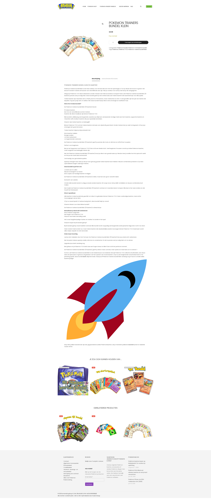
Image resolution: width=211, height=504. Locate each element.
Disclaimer (67, 476)
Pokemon (115, 49)
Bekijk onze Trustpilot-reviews (94, 461)
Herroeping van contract (71, 473)
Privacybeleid (68, 465)
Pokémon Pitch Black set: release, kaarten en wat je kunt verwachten (137, 472)
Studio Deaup (96, 496)
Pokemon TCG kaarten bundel (137, 48)
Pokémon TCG (123, 49)
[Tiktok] (152, 494)
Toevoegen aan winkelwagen (133, 42)
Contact (66, 461)
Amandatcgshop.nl (67, 493)
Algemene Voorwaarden (71, 463)
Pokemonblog (68, 480)
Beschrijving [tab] (96, 79)
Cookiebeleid (68, 467)
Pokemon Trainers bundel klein (137, 49)
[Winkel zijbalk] (137, 6)
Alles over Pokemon (69, 478)
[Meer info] (143, 6)
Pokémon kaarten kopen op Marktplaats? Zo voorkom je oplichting (136, 463)
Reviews (149, 6)
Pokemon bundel (122, 48)
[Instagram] (147, 494)
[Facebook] (145, 494)
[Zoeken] (140, 6)
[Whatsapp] (150, 494)
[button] (102, 23)
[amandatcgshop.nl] (66, 6)
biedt (84, 256)
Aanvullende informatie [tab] (110, 79)
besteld (130, 344)
